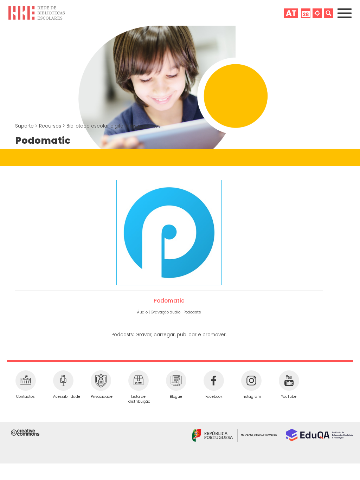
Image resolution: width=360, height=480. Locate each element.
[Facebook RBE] (214, 380)
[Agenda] (305, 13)
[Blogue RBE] (176, 380)
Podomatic (169, 300)
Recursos (51, 126)
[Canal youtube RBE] (289, 380)
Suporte (25, 126)
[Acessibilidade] (63, 380)
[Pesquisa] (328, 13)
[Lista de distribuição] (138, 380)
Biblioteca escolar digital (96, 126)
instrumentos (145, 126)
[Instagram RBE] (251, 380)
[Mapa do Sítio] (317, 13)
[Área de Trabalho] (291, 13)
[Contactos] (25, 380)
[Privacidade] (101, 380)
